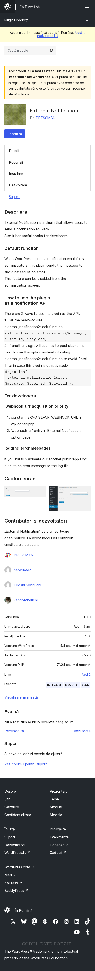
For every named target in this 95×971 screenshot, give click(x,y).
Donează (59, 845)
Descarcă (14, 134)
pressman (71, 684)
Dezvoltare (18, 185)
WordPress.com (19, 867)
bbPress (13, 883)
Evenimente (59, 837)
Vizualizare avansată (21, 697)
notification (54, 684)
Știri (7, 799)
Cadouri (58, 852)
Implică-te (58, 829)
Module (56, 807)
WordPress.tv (17, 852)
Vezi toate (82, 731)
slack (85, 684)
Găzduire (11, 807)
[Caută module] (51, 50)
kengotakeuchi (26, 600)
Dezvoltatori (14, 845)
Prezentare (59, 791)
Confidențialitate (17, 815)
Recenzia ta (14, 731)
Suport (14, 196)
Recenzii (16, 162)
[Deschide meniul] (88, 6)
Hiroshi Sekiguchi (27, 585)
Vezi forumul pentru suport (25, 764)
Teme (54, 799)
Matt (10, 875)
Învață (9, 829)
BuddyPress (16, 890)
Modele (56, 815)
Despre (10, 791)
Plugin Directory (16, 20)
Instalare (16, 173)
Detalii (14, 150)
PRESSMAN (45, 118)
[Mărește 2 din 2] (84, 492)
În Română (23, 910)
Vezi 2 (86, 674)
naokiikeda (22, 570)
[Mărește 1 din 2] (40, 492)
